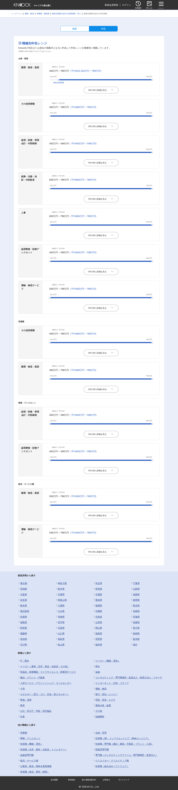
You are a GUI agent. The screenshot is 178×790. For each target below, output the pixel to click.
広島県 (61, 627)
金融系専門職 (27, 755)
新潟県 (136, 639)
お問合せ (106, 780)
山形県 (98, 622)
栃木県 (61, 588)
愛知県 (98, 600)
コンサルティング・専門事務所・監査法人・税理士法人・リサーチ (128, 677)
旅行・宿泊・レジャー (106, 694)
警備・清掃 (25, 699)
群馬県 (98, 588)
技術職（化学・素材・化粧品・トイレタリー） (43, 749)
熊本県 (136, 605)
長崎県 (136, 611)
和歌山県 (62, 600)
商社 (97, 666)
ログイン (126, 4)
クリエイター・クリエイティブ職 (112, 760)
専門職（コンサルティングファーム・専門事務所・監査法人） (126, 755)
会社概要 (54, 780)
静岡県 (136, 600)
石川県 (23, 644)
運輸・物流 (101, 688)
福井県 (98, 644)
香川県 (136, 627)
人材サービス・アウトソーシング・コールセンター (45, 683)
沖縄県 (98, 611)
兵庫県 (61, 594)
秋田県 (23, 627)
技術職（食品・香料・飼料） (34, 771)
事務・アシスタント (30, 738)
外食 (22, 716)
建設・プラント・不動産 (32, 677)
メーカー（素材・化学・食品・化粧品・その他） (44, 666)
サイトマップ (123, 780)
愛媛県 (23, 633)
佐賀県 (23, 616)
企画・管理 (101, 732)
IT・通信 (24, 660)
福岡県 (98, 605)
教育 (22, 705)
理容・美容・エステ (105, 699)
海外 (135, 644)
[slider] (58, 79)
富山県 (61, 644)
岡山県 (98, 627)
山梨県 (136, 588)
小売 (22, 688)
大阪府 (23, 594)
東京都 (23, 583)
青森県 (136, 622)
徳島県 (98, 633)
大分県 (61, 611)
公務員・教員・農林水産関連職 (35, 766)
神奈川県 (62, 583)
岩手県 (61, 622)
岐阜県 (23, 605)
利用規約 (71, 780)
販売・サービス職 (29, 760)
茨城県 (23, 588)
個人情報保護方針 (89, 780)
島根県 (136, 633)
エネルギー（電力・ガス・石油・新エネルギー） (44, 694)
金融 (97, 672)
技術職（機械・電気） (31, 743)
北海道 (98, 616)
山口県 (61, 633)
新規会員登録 (111, 4)
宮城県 (136, 616)
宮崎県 (61, 616)
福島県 (23, 622)
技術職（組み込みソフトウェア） (112, 766)
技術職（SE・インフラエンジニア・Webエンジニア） (122, 738)
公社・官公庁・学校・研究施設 (35, 711)
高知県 (23, 639)
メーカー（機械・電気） (107, 660)
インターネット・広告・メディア (112, 683)
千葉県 (136, 583)
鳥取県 (61, 639)
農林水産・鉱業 (103, 705)
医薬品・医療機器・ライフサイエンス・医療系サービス (48, 672)
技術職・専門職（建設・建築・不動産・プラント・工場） (124, 743)
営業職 (23, 732)
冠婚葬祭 (99, 716)
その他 (98, 711)
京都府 (98, 594)
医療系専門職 (102, 749)
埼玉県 (98, 583)
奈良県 (23, 600)
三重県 (61, 605)
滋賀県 (136, 594)
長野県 (98, 639)
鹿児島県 (24, 611)
